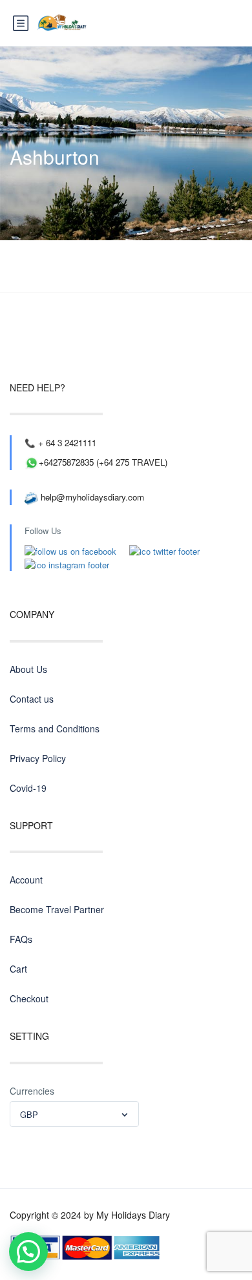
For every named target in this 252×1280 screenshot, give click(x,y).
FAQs (21, 939)
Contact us (32, 698)
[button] (28, 1251)
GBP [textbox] (29, 1114)
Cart (18, 968)
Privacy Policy (38, 758)
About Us (28, 669)
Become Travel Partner (57, 909)
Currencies (32, 1090)
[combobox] (74, 1114)
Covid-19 (28, 787)
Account (26, 879)
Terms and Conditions (55, 728)
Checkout (29, 998)
